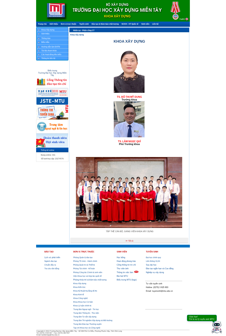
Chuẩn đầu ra (50, 265)
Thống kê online (47, 150)
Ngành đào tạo (50, 261)
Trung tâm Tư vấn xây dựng (84, 317)
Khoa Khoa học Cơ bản (83, 302)
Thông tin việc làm (125, 272)
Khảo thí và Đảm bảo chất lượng (90, 280)
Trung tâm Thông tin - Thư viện (86, 313)
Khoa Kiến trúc (79, 287)
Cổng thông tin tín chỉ (126, 265)
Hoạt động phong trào (126, 261)
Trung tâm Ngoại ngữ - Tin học (86, 309)
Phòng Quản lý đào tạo (83, 257)
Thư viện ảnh (123, 268)
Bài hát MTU (122, 276)
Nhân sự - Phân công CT (83, 30)
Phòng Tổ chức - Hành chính (85, 261)
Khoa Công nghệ (80, 298)
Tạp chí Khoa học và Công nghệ (86, 328)
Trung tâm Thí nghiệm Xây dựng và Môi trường (92, 320)
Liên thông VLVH (153, 261)
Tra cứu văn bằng (51, 269)
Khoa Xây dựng (77, 35)
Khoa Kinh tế (78, 295)
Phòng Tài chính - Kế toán (84, 269)
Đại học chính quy (153, 257)
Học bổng (121, 257)
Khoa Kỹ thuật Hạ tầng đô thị (85, 291)
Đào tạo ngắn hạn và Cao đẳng (159, 268)
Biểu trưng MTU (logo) (127, 280)
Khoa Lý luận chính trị (82, 306)
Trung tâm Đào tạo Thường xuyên (87, 324)
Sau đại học (151, 265)
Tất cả (130, 241)
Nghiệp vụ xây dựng (155, 272)
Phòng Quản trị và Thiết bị (84, 265)
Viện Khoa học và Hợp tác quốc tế (87, 276)
